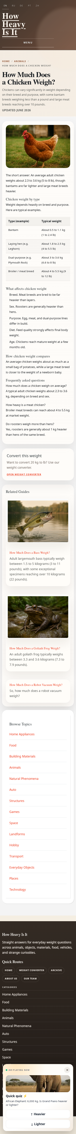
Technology (17, 889)
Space (13, 823)
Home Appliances (21, 734)
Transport (16, 856)
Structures (16, 801)
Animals (20, 61)
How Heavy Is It (14, 24)
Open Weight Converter (24, 474)
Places (13, 878)
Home (6, 61)
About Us (11, 978)
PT (29, 5)
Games (14, 812)
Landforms (17, 834)
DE (21, 5)
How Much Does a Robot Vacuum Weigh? (36, 685)
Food (12, 745)
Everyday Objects (21, 867)
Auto (12, 789)
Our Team (30, 978)
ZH (37, 5)
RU (13, 5)
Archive (56, 970)
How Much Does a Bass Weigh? (30, 553)
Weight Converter (31, 970)
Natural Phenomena (24, 778)
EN (5, 5)
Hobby (14, 845)
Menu (28, 42)
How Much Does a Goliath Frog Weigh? (35, 648)
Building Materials (22, 756)
